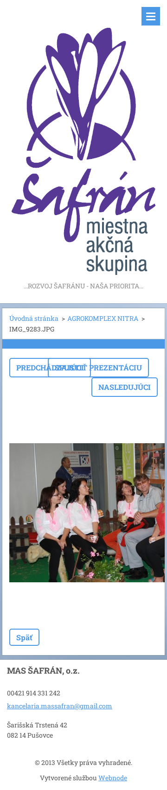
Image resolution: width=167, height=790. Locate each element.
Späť (24, 637)
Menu (150, 16)
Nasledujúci (124, 387)
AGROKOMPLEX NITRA (102, 318)
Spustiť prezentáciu (98, 367)
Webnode (112, 777)
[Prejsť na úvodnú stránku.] (83, 140)
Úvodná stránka (33, 318)
